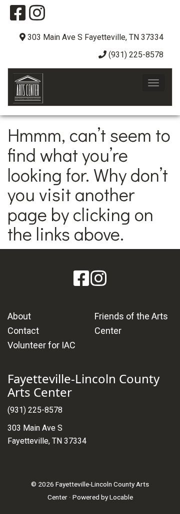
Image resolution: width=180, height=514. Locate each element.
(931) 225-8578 (136, 54)
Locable (121, 497)
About (19, 316)
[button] (153, 82)
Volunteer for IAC (42, 345)
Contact (23, 330)
